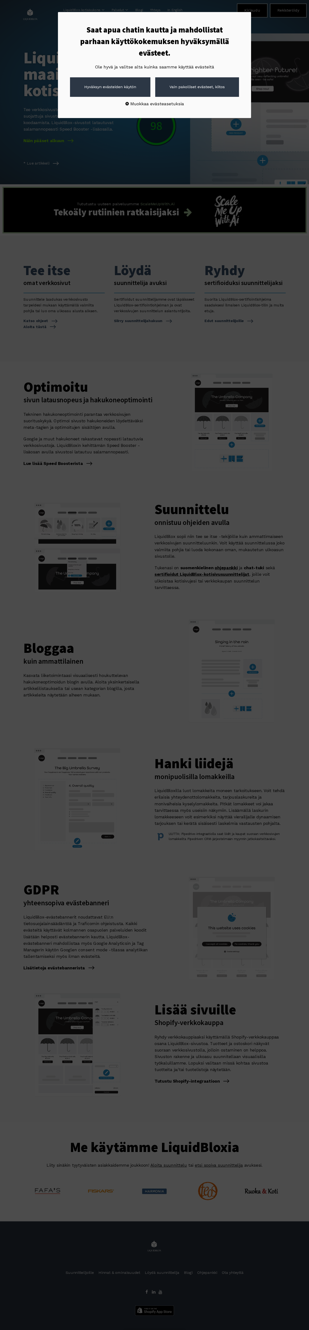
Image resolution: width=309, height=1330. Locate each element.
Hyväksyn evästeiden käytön (110, 87)
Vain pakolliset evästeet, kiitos (197, 87)
